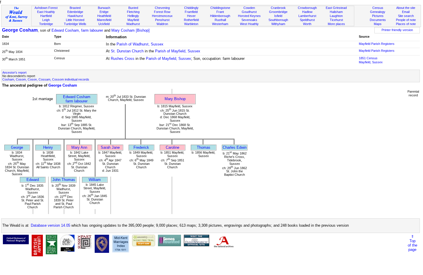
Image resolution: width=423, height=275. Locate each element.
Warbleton (191, 24)
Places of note (406, 24)
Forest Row (162, 12)
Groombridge (278, 12)
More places (336, 24)
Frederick (141, 147)
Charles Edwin (235, 147)
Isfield (278, 16)
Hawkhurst (75, 16)
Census (377, 7)
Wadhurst (133, 24)
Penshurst (162, 20)
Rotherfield (191, 20)
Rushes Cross (122, 58)
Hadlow (307, 12)
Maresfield (104, 20)
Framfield (191, 12)
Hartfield (46, 16)
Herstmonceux (162, 16)
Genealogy (377, 12)
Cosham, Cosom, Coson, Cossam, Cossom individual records (45, 79)
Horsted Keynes (249, 16)
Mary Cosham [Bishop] (130, 30)
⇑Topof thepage (412, 243)
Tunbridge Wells (75, 24)
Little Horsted (75, 20)
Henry (48, 147)
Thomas (203, 147)
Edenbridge (75, 12)
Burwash (104, 7)
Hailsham (336, 12)
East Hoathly (46, 12)
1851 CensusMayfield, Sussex (371, 60)
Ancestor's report (14, 72)
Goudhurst (249, 12)
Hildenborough (220, 16)
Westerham (220, 24)
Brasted (75, 7)
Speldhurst (307, 20)
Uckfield (104, 24)
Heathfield (104, 16)
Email (405, 12)
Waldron (162, 24)
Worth (307, 24)
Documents (378, 20)
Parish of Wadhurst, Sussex (140, 44)
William (95, 179)
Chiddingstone (220, 7)
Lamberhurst (307, 16)
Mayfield (133, 20)
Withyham (278, 24)
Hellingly (133, 16)
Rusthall (220, 20)
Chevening (162, 7)
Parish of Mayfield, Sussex (177, 51)
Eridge (104, 12)
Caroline (172, 147)
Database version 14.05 (50, 225)
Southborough (278, 20)
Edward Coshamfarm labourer (76, 99)
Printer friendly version (397, 30)
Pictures (378, 16)
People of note (406, 20)
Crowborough (307, 7)
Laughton (336, 16)
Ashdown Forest (46, 7)
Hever (191, 16)
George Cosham (20, 30)
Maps (378, 24)
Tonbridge (46, 24)
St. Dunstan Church (127, 51)
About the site (405, 7)
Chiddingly (191, 7)
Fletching (133, 12)
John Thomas (63, 179)
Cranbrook (278, 7)
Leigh (46, 20)
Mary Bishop (175, 99)
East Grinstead (336, 7)
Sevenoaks (249, 20)
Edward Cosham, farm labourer (77, 30)
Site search (406, 16)
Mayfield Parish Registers (377, 43)
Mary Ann (79, 147)
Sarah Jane (110, 147)
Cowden (249, 7)
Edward (32, 179)
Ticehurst (336, 20)
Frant (220, 12)
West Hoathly (249, 24)
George (17, 147)
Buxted (133, 7)
